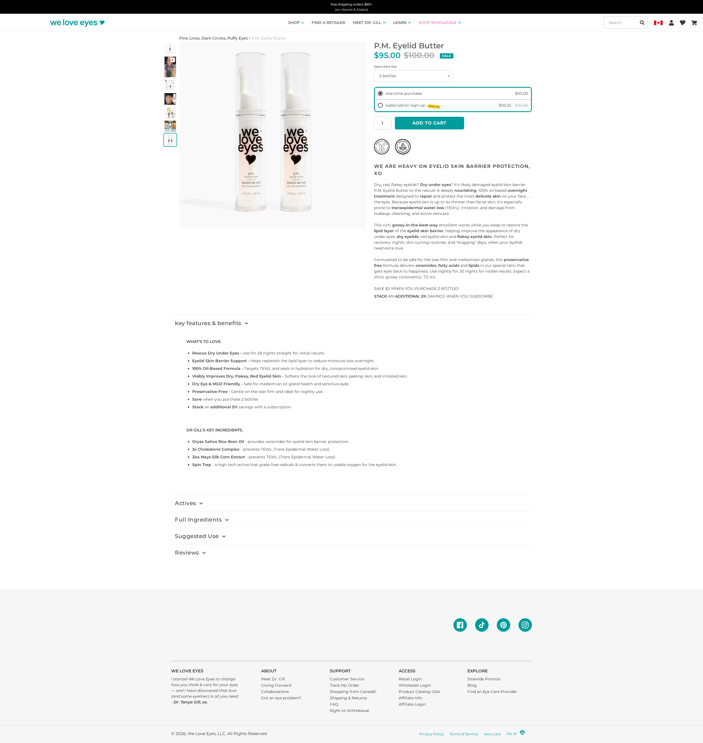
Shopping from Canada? (353, 691)
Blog (472, 685)
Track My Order (344, 685)
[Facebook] (460, 625)
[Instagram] (525, 625)
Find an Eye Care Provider (492, 691)
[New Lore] (522, 734)
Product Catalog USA (419, 691)
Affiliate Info (410, 697)
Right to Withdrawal (349, 710)
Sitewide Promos (483, 679)
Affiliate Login (412, 704)
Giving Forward (276, 685)
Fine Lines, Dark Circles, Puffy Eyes (213, 38)
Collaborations (275, 691)
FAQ (334, 704)
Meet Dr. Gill (273, 679)
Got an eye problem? (281, 697)
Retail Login (410, 679)
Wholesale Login (415, 685)
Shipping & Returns (348, 697)
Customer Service (347, 679)
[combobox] (625, 22)
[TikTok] (482, 625)
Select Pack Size (385, 66)
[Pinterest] (503, 625)
